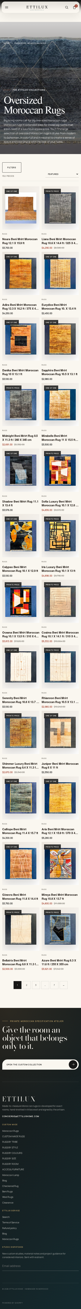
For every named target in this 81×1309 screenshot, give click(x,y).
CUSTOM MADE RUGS (13, 1136)
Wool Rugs (7, 1197)
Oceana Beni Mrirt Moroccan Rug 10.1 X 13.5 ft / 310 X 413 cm (20, 634)
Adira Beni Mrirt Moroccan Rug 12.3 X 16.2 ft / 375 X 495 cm (20, 307)
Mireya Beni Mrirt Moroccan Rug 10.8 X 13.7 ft (59, 896)
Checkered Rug (10, 1186)
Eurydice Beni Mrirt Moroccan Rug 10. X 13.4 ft (59, 307)
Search (6, 1217)
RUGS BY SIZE (9, 1158)
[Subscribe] (77, 1266)
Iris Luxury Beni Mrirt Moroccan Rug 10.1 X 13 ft (58, 569)
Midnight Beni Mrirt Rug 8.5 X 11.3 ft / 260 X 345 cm (20, 438)
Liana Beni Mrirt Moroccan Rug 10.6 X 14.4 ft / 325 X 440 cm (60, 241)
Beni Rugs (7, 1191)
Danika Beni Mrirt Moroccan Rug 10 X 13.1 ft (20, 372)
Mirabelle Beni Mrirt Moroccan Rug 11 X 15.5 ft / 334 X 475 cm (59, 438)
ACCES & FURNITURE (13, 1169)
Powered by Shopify (12, 1303)
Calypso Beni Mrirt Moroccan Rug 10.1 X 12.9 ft (20, 569)
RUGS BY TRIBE (10, 1141)
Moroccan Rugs (10, 1130)
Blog (4, 1180)
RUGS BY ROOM (10, 1164)
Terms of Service (10, 1222)
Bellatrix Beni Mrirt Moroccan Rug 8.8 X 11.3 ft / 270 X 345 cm (20, 962)
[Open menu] (6, 7)
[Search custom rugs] (66, 7)
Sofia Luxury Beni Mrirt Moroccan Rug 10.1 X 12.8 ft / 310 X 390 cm (59, 503)
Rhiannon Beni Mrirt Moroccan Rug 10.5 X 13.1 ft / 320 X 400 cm (59, 700)
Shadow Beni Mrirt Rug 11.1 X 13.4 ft (20, 503)
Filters (11, 167)
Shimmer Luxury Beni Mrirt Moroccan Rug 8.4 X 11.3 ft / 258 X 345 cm (20, 765)
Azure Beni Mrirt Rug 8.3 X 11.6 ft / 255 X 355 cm (59, 962)
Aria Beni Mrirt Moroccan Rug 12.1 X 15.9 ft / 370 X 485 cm (60, 831)
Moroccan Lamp (10, 1175)
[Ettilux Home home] (36, 7)
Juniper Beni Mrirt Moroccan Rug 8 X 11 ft (60, 765)
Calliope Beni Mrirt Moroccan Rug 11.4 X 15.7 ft (20, 831)
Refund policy (9, 1228)
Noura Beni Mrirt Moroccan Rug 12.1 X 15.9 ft (19, 241)
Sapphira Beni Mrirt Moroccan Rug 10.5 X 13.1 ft (59, 372)
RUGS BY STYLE (10, 1147)
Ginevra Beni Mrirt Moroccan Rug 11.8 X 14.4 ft (20, 896)
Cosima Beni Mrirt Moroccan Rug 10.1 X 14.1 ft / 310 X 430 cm (60, 634)
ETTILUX (19, 1099)
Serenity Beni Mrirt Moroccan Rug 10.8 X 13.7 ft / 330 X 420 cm (20, 700)
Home (7, 43)
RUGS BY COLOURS (12, 1153)
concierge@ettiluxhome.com (20, 1116)
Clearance (7, 1202)
